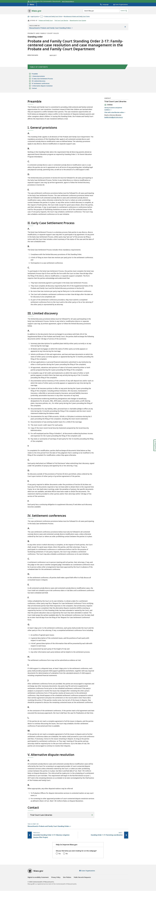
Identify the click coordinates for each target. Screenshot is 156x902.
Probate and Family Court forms (53, 16)
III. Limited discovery (38, 81)
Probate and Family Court (46, 20)
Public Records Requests (82, 877)
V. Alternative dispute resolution (42, 86)
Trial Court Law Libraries (61, 20)
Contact (34, 88)
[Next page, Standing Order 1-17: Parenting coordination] (126, 835)
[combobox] (105, 11)
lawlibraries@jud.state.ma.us (113, 117)
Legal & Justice (35, 16)
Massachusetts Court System (78, 20)
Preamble (35, 74)
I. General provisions (38, 76)
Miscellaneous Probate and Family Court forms (77, 16)
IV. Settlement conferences (40, 83)
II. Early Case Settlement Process (42, 79)
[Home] (28, 16)
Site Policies (67, 877)
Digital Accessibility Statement (38, 877)
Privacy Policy (55, 877)
